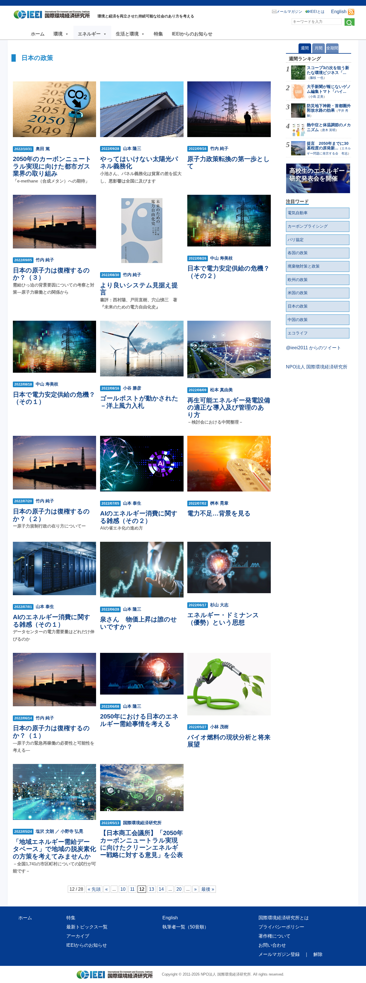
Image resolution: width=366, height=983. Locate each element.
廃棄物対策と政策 (304, 266)
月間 (319, 48)
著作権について (274, 936)
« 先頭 (94, 889)
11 (132, 889)
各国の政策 (298, 252)
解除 (318, 954)
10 (123, 889)
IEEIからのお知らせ (192, 33)
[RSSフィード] (351, 11)
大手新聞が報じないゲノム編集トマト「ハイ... (329, 89)
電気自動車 (298, 212)
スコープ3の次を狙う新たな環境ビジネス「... (328, 70)
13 (151, 889)
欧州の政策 (298, 279)
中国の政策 (298, 319)
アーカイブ (77, 936)
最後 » (207, 889)
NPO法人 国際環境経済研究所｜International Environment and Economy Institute (53, 16)
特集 (158, 33)
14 (161, 889)
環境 (58, 33)
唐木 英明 (328, 130)
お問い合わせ (272, 945)
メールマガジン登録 (279, 954)
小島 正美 (316, 96)
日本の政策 (298, 306)
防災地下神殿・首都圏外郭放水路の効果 (329, 108)
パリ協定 (296, 239)
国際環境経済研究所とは (283, 917)
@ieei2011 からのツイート (313, 347)
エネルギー (89, 33)
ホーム (38, 33)
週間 (305, 48)
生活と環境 (127, 33)
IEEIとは (317, 11)
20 (179, 889)
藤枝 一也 (316, 77)
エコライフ (298, 333)
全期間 (332, 48)
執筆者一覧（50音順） (185, 926)
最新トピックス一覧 (87, 926)
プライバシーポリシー (281, 926)
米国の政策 (298, 292)
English (339, 11)
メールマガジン (289, 11)
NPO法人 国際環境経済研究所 (316, 366)
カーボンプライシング (308, 226)
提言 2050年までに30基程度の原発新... (328, 146)
